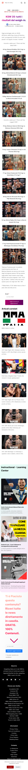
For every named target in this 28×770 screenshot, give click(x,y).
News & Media (12, 712)
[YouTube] (15, 679)
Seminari (12, 716)
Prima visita (14, 735)
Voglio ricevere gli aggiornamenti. (14, 302)
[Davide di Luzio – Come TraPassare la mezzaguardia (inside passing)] (14, 529)
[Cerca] (21, 2)
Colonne (12, 691)
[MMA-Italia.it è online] (14, 319)
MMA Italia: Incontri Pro (12, 707)
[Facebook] (3, 679)
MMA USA (12, 709)
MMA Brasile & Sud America (13, 703)
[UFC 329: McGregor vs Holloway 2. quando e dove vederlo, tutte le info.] (14, 442)
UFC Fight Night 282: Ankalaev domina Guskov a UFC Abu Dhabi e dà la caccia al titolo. (13, 352)
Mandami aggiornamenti (14, 651)
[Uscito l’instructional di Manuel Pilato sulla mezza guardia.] (14, 491)
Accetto (10, 767)
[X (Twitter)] (7, 679)
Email (7, 294)
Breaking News (14, 739)
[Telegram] (19, 679)
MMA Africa (12, 699)
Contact (14, 752)
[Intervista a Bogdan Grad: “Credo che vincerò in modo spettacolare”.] (14, 366)
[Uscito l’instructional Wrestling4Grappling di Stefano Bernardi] (14, 566)
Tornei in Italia (12, 720)
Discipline (12, 693)
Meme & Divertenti (12, 697)
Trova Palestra (14, 737)
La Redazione (14, 748)
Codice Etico (14, 750)
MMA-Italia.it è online (8, 328)
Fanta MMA (12, 695)
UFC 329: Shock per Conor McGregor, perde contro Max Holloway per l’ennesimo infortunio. (13, 428)
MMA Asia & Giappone (12, 701)
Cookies (14, 733)
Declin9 (18, 767)
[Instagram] (11, 679)
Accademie (12, 689)
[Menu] (25, 3)
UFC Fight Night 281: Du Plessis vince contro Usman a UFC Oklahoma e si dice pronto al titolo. (14, 402)
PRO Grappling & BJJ (12, 714)
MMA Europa (20, 26)
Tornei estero (12, 718)
